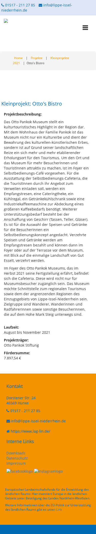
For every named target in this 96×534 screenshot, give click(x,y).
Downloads (15, 453)
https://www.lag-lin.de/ (30, 431)
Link (59, 509)
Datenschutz (17, 458)
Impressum (16, 463)
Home (18, 58)
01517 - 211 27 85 (19, 5)
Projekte (36, 58)
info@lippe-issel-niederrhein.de (38, 420)
